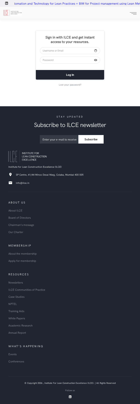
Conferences (16, 361)
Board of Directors (19, 217)
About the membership (22, 253)
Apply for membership (22, 260)
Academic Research (20, 325)
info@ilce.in (22, 182)
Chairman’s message (21, 225)
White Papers (16, 318)
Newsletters (15, 282)
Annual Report (17, 332)
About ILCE (15, 210)
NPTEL (12, 304)
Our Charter (15, 232)
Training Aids (16, 311)
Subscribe (91, 139)
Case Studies (16, 296)
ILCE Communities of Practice (26, 289)
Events (12, 354)
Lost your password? (70, 84)
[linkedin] (7, 3)
